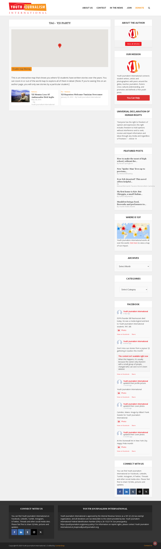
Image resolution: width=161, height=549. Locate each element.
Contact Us (148, 545)
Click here (133, 243)
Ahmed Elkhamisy (126, 174)
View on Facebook (123, 334)
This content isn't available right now (133, 356)
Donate (139, 8)
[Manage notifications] (155, 543)
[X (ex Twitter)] (146, 492)
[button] (59, 46)
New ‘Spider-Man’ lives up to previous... (131, 170)
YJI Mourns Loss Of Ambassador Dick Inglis (42, 95)
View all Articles (133, 44)
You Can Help (133, 97)
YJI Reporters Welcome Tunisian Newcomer (81, 94)
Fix (62, 92)
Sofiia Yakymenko (126, 196)
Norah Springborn (126, 163)
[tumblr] (133, 492)
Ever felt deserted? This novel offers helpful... (131, 180)
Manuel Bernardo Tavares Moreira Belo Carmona (136, 186)
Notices (34, 92)
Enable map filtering (21, 69)
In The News (116, 8)
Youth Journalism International (42, 104)
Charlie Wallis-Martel (127, 207)
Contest (101, 8)
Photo (123, 330)
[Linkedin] (126, 492)
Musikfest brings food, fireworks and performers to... (131, 203)
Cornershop (60, 545)
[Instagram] (140, 492)
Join (129, 8)
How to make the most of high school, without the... (131, 159)
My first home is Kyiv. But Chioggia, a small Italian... (129, 192)
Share (134, 334)
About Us (87, 8)
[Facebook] (120, 492)
